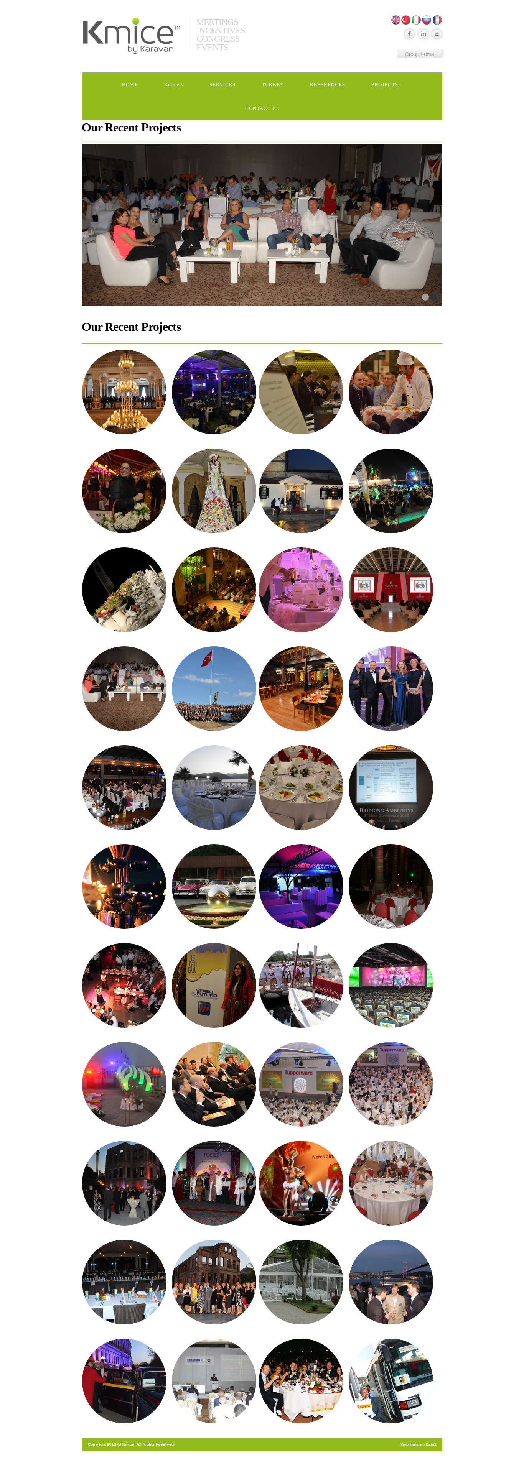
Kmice (131, 37)
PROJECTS (384, 84)
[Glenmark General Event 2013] (390, 590)
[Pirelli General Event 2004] (390, 1381)
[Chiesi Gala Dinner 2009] (301, 1183)
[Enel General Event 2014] (301, 392)
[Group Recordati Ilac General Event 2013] (214, 688)
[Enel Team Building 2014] (390, 392)
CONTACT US (262, 108)
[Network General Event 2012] (390, 787)
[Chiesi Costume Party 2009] (214, 1183)
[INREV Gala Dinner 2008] (301, 1282)
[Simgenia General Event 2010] (214, 1084)
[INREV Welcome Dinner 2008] (390, 1282)
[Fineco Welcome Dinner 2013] (214, 590)
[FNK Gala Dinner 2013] (301, 590)
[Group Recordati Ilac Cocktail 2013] (124, 688)
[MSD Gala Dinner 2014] (214, 491)
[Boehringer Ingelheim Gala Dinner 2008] (214, 1282)
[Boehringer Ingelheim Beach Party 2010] (124, 1084)
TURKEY (273, 84)
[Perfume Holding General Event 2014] (301, 491)
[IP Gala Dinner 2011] (214, 985)
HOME (130, 84)
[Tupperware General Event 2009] (124, 1282)
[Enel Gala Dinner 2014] (214, 392)
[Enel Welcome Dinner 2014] (124, 491)
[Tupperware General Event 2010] (301, 1084)
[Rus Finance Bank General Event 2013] (390, 688)
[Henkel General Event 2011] (124, 985)
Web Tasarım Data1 (418, 1444)
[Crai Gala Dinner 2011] (390, 886)
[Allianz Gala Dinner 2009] (124, 1183)
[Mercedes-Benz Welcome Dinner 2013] (301, 688)
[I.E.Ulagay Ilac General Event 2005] (214, 1381)
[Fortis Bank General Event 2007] (124, 1381)
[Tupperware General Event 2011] (390, 985)
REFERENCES (327, 84)
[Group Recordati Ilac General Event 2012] (301, 787)
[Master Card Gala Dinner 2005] (301, 1381)
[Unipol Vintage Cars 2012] (214, 886)
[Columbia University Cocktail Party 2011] (301, 886)
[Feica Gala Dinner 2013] (390, 491)
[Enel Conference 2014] (124, 392)
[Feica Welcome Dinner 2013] (124, 590)
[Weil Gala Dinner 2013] (124, 787)
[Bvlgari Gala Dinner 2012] (214, 787)
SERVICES (222, 84)
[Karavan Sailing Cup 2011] (301, 985)
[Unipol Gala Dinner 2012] (124, 886)
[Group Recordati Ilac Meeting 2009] (390, 1183)
